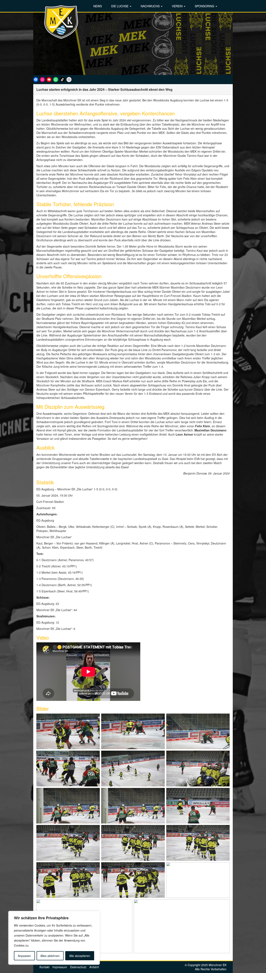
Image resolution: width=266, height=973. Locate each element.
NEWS (97, 6)
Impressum (59, 967)
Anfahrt (94, 967)
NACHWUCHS (150, 6)
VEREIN (177, 6)
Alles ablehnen (50, 956)
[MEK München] (61, 22)
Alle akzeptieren (79, 956)
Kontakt (44, 967)
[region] (54, 938)
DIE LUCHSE (120, 6)
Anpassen (24, 956)
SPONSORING (205, 6)
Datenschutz (78, 967)
